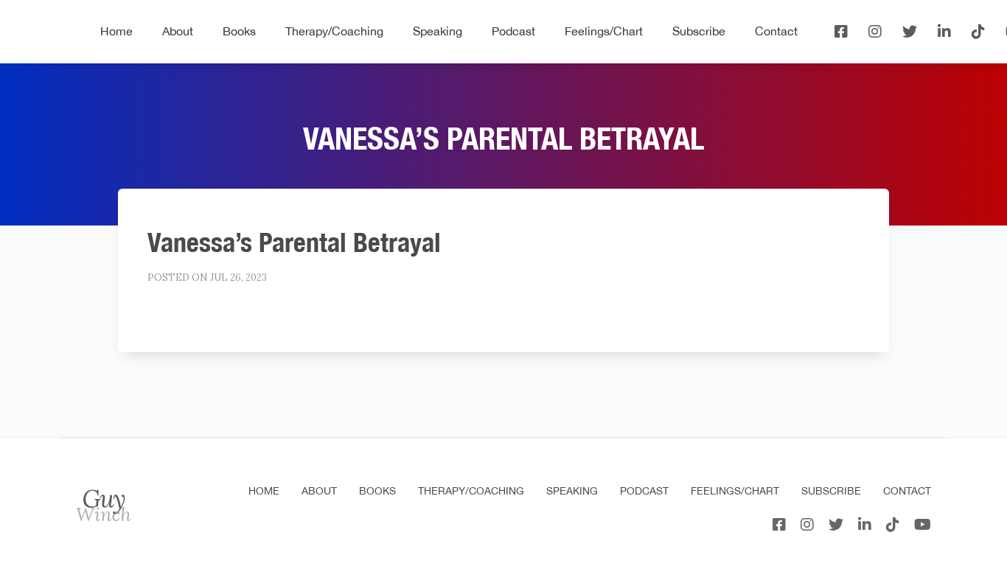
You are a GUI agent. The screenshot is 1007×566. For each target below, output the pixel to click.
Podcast (513, 31)
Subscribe (698, 31)
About (177, 31)
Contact (776, 31)
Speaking (437, 31)
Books (239, 31)
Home (116, 31)
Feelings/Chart (604, 31)
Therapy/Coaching (334, 31)
